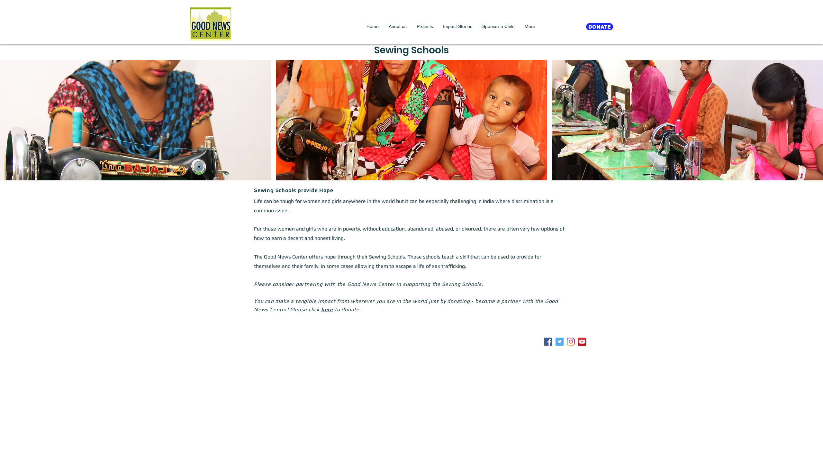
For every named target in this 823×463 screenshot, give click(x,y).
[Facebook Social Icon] (548, 342)
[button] (398, 26)
